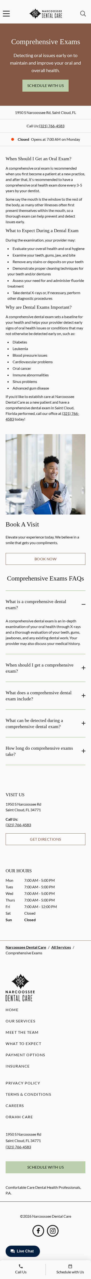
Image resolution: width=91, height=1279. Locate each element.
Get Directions (45, 839)
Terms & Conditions (28, 1094)
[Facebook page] (38, 1231)
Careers (15, 1105)
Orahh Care (19, 1117)
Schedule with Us (45, 85)
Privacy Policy (23, 1083)
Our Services (20, 1021)
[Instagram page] (53, 1231)
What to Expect (23, 1043)
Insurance (18, 1066)
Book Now (46, 559)
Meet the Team (22, 1032)
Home (12, 1009)
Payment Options (25, 1055)
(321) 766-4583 (51, 126)
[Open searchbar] (83, 13)
